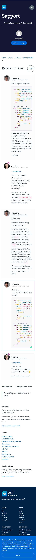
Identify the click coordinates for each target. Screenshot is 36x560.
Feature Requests (8, 457)
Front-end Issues (8, 439)
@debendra (17, 171)
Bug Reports (6, 454)
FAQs (21, 513)
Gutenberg (5, 444)
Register (15, 43)
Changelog (5, 520)
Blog (3, 515)
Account (4, 518)
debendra (15, 78)
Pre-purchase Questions (10, 446)
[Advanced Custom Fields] (4, 7)
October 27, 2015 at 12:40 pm (21, 286)
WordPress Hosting (25, 530)
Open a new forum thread (11, 426)
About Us (4, 513)
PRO (3, 511)
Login (23, 43)
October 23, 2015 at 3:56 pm (20, 80)
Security (21, 522)
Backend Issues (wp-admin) (11, 441)
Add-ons (18, 58)
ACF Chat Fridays (7, 530)
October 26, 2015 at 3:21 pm (20, 215)
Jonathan (14, 166)
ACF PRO (5, 449)
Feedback (5, 459)
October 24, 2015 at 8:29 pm (20, 167)
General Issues (7, 436)
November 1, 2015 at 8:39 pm (20, 359)
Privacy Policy (23, 546)
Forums (10, 58)
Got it (18, 555)
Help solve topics (8, 476)
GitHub (4, 534)
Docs (21, 511)
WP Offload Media (24, 534)
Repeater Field (28, 58)
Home (4, 58)
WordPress (5, 532)
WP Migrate (22, 532)
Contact (21, 518)
